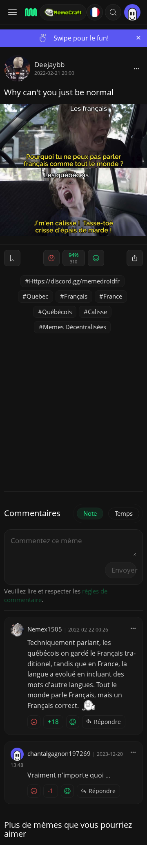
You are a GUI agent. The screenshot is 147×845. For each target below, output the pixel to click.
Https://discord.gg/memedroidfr (74, 281)
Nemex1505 (45, 629)
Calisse (97, 312)
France (112, 296)
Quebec (37, 296)
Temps (124, 513)
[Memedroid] (30, 12)
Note (90, 513)
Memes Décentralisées (74, 327)
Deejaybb (49, 64)
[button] (113, 12)
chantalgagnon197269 (59, 753)
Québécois (57, 312)
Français (75, 296)
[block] (136, 68)
